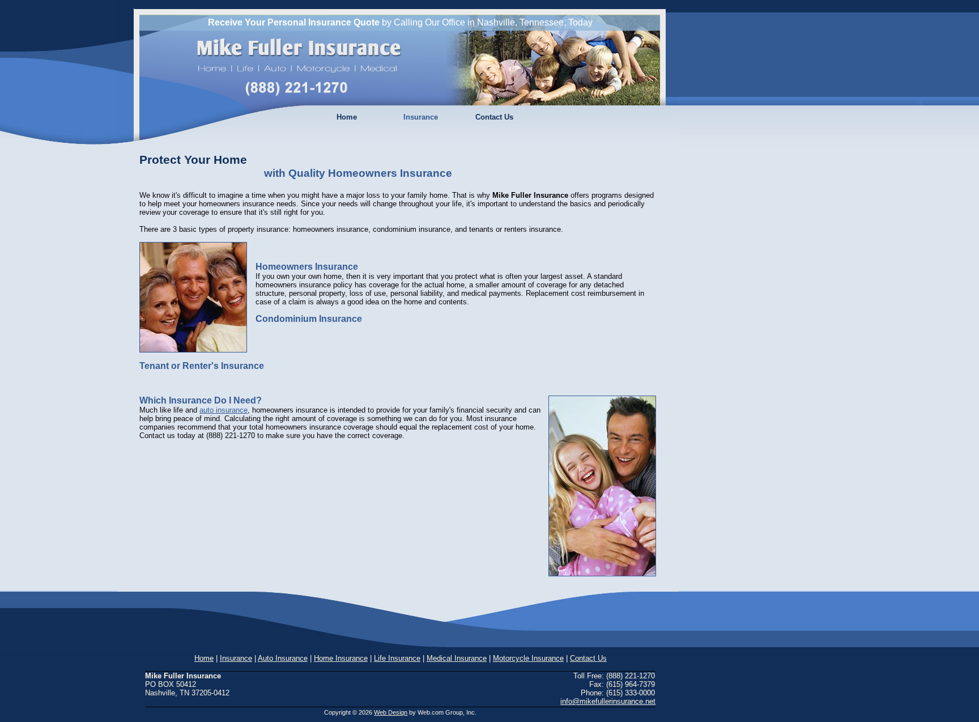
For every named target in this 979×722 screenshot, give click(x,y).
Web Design (390, 712)
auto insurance (223, 410)
